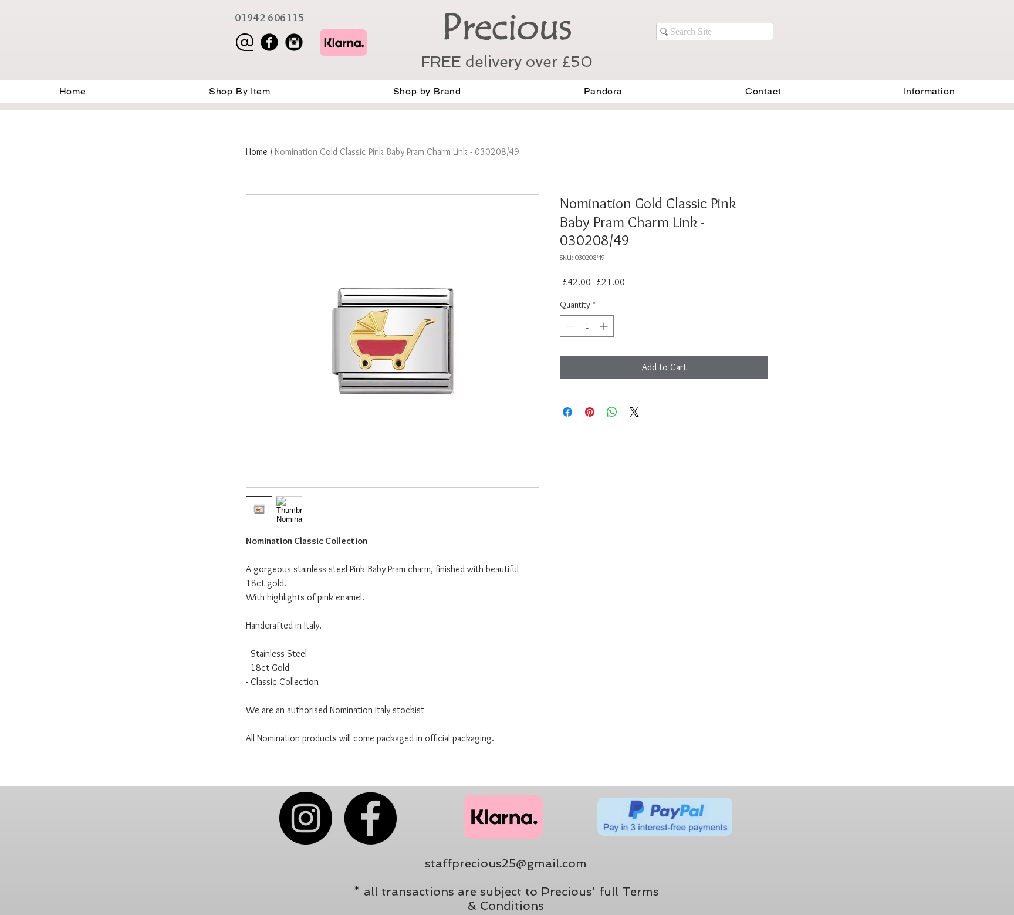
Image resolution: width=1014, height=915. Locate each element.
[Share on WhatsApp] (612, 412)
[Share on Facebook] (567, 412)
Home (257, 151)
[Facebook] (370, 818)
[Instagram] (305, 818)
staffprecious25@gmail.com (506, 863)
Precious (506, 27)
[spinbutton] (586, 326)
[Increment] (604, 326)
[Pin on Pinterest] (590, 412)
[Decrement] (569, 326)
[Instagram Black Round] (294, 42)
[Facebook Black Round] (269, 42)
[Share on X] (634, 412)
